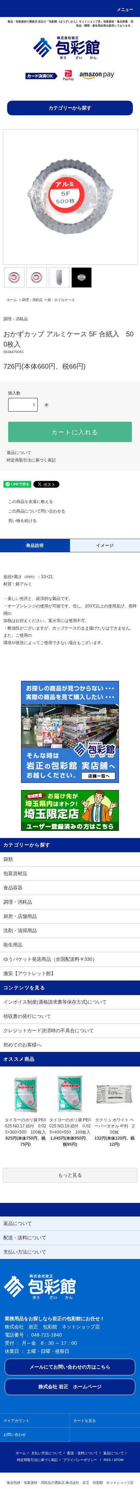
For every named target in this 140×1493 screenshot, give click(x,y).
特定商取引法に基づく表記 (31, 460)
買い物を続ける (22, 520)
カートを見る (84, 1421)
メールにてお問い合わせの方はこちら (70, 1367)
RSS (107, 1460)
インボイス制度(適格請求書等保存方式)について (55, 1002)
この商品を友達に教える (30, 501)
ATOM (118, 1460)
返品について (19, 452)
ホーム (12, 300)
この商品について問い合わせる (36, 511)
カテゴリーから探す (70, 108)
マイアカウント (16, 1421)
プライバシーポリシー (80, 1460)
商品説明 (35, 545)
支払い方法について (46, 1453)
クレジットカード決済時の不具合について (48, 1030)
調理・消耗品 (32, 300)
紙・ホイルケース (61, 300)
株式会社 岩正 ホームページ (70, 1386)
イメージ (105, 545)
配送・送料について (82, 1453)
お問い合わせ (14, 1434)
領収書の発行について (27, 1016)
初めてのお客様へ (22, 1044)
